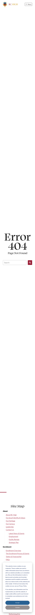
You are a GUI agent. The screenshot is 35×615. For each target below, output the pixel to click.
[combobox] (14, 262)
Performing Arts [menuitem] (14, 614)
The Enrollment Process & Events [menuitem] (17, 553)
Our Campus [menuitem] (10, 524)
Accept (17, 602)
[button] (28, 4)
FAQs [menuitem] (8, 559)
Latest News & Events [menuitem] (16, 533)
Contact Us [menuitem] (10, 530)
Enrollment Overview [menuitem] (13, 550)
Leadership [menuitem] (10, 527)
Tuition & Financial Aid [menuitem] (13, 556)
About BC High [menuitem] (11, 515)
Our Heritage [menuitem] (10, 521)
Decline (17, 607)
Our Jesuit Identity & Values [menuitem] (15, 518)
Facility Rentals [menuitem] (14, 539)
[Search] (30, 262)
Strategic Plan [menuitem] (14, 542)
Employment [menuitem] (13, 536)
